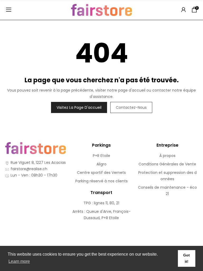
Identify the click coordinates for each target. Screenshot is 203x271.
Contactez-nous (131, 107)
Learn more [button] (19, 261)
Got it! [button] (186, 258)
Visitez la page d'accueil (79, 107)
